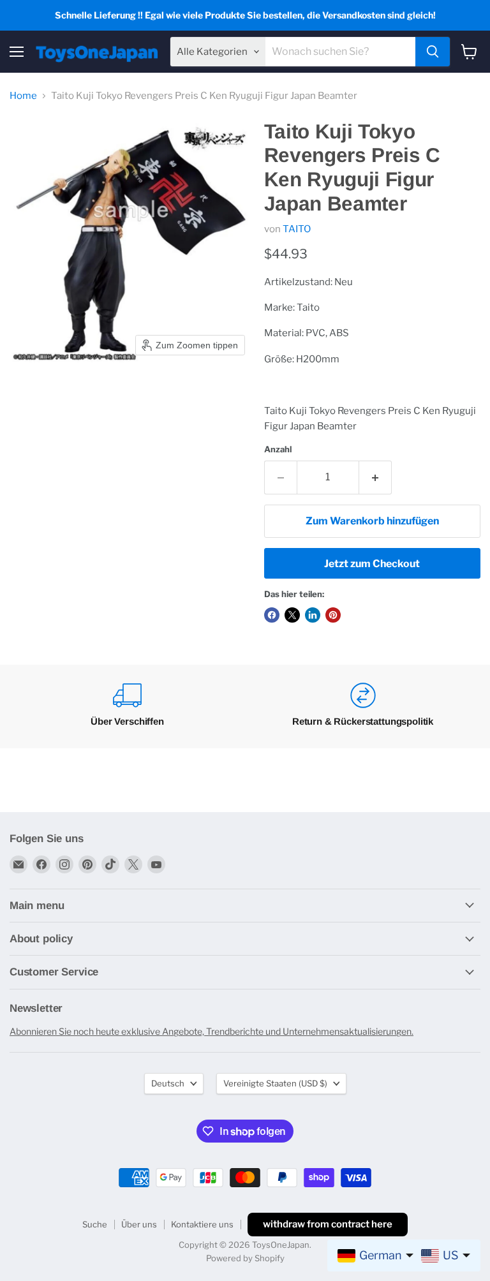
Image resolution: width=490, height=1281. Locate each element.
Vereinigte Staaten (275, 1083)
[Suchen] (432, 51)
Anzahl (278, 449)
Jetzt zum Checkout (372, 564)
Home (23, 96)
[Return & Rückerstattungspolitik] (362, 706)
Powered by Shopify (245, 1258)
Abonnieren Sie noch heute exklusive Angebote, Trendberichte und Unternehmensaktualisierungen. (211, 1031)
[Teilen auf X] (292, 615)
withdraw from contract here (327, 1224)
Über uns (139, 1224)
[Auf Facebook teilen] (271, 615)
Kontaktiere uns (202, 1224)
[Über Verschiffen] (127, 706)
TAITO (297, 229)
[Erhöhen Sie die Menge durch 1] (375, 477)
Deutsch (167, 1083)
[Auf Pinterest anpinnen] (333, 615)
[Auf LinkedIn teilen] (312, 615)
